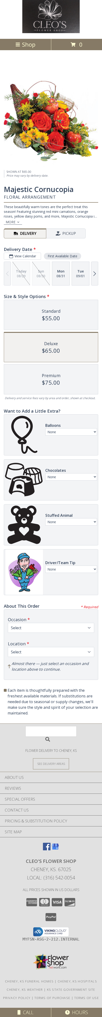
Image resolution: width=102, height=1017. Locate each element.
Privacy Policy (16, 998)
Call (27, 1012)
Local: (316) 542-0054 (51, 877)
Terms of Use (86, 998)
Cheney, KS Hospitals (77, 981)
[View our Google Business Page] (55, 849)
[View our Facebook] (47, 849)
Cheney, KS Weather (25, 989)
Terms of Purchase (52, 998)
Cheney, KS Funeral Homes (29, 981)
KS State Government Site (71, 989)
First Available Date (62, 256)
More (10, 222)
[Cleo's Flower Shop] (51, 32)
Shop (28, 44)
